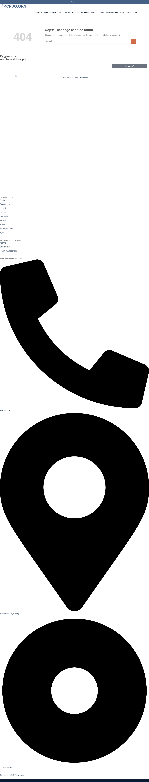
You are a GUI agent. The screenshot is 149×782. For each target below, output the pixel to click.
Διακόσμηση (55, 12)
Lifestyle (66, 12)
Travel (101, 12)
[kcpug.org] (15, 12)
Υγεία (122, 12)
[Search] (33, 12)
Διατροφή (85, 12)
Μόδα (46, 12)
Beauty (94, 12)
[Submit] (133, 41)
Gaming (75, 12)
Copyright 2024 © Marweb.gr (12, 775)
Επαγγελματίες (112, 12)
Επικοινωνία (132, 12)
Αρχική (39, 12)
